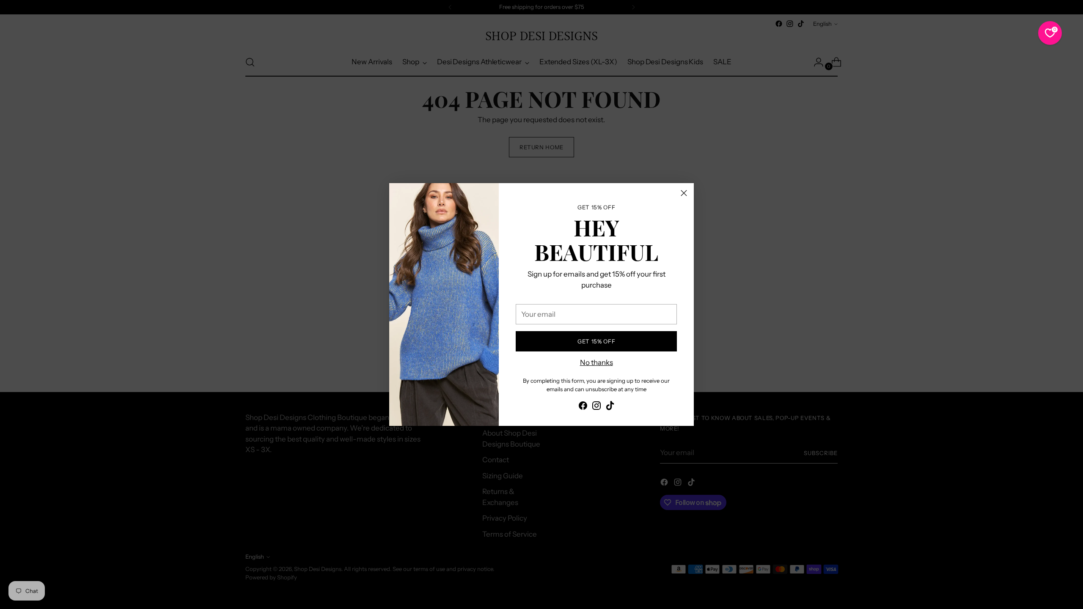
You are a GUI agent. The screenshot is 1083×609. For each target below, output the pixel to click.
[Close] (683, 193)
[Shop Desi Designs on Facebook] (583, 407)
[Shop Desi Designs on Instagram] (596, 407)
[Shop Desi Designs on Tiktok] (610, 407)
